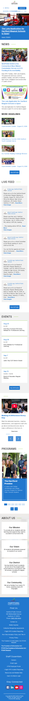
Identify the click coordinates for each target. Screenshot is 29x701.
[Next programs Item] (16, 508)
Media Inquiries (13, 625)
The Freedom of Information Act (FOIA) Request (13, 641)
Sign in (22, 8)
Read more (15, 431)
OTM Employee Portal (14, 666)
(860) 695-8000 (16, 618)
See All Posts (15, 172)
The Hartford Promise (10, 482)
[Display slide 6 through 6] (23, 504)
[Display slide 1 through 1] (5, 504)
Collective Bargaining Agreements (13, 628)
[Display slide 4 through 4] (16, 504)
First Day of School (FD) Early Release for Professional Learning (14, 329)
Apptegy (18, 698)
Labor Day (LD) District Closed (13, 360)
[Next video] (18, 438)
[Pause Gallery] (26, 23)
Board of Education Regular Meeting (12, 377)
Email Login (13, 663)
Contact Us (13, 622)
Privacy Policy (13, 637)
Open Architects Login (14, 676)
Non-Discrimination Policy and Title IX (13, 634)
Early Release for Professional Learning (13, 345)
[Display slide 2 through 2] (9, 504)
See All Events (14, 388)
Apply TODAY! (6, 37)
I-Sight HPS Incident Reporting (13, 631)
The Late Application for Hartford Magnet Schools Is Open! (13, 31)
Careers (13, 660)
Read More (18, 203)
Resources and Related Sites (13, 673)
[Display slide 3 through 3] (12, 504)
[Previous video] (10, 438)
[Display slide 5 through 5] (19, 504)
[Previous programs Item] (12, 508)
